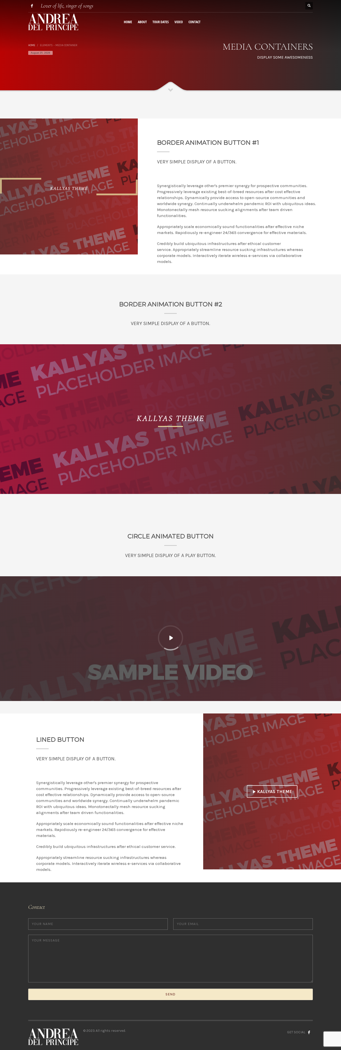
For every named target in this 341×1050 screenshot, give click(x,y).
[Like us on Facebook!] (309, 1032)
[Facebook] (32, 5)
